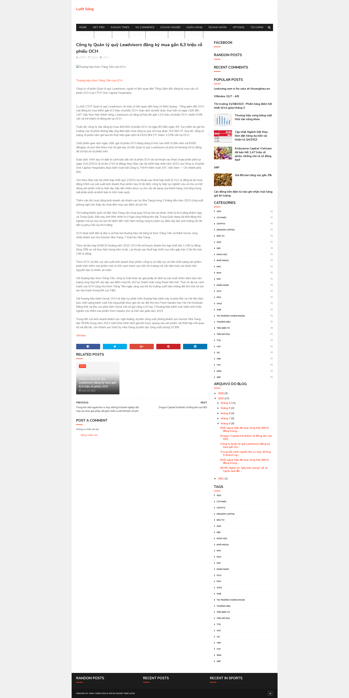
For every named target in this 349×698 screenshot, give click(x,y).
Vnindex (81, 335)
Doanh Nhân (218, 27)
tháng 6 (226, 423)
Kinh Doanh (157, 34)
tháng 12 (226, 403)
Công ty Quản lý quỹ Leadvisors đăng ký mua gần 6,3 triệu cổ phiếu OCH (97, 382)
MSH (219, 272)
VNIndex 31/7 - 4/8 (226, 96)
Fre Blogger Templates (122, 693)
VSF (219, 365)
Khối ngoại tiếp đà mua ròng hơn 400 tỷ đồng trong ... (244, 429)
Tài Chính (257, 27)
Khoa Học (222, 254)
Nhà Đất (85, 34)
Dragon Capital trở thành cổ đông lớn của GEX (246, 437)
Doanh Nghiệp (170, 27)
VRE (219, 358)
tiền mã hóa (223, 334)
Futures (103, 34)
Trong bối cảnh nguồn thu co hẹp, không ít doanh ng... (245, 453)
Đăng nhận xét (89, 435)
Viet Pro (99, 27)
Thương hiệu (224, 322)
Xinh (219, 371)
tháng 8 (226, 413)
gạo (219, 242)
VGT (219, 346)
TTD (219, 340)
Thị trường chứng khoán (231, 316)
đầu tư (220, 236)
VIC (218, 352)
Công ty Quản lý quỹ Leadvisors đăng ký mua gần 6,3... (245, 445)
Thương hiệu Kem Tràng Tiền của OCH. (99, 80)
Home (83, 27)
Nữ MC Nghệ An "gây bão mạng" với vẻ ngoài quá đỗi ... (244, 469)
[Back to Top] (270, 693)
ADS (219, 211)
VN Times (194, 34)
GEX (218, 248)
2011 (221, 478)
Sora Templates (98, 693)
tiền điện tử (223, 328)
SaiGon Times (120, 27)
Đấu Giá (120, 34)
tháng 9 (226, 408)
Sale (219, 303)
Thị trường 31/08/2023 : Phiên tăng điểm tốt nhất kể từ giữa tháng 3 (243, 106)
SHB (219, 309)
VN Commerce (145, 27)
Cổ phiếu (221, 217)
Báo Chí (176, 34)
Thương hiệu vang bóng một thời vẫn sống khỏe (253, 117)
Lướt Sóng (85, 9)
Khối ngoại (223, 260)
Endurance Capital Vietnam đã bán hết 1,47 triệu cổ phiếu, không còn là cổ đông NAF (253, 154)
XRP (216, 167)
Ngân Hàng (194, 27)
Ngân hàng (223, 285)
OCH (106, 57)
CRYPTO (221, 223)
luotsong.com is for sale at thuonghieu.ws (242, 88)
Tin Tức (137, 34)
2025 (221, 393)
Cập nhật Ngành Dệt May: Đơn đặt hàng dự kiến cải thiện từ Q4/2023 (251, 135)
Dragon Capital (226, 229)
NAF (219, 279)
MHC (219, 266)
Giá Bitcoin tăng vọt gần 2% (253, 175)
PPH (219, 297)
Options (239, 27)
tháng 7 (226, 418)
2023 (221, 398)
